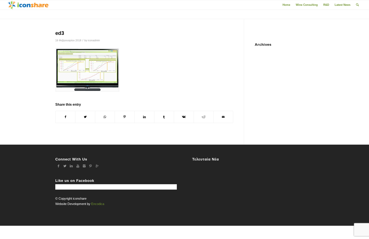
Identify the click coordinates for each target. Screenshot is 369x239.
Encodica (97, 204)
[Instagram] (84, 166)
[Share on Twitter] (85, 117)
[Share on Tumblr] (164, 117)
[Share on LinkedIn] (144, 117)
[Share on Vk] (183, 117)
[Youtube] (78, 166)
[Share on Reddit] (203, 117)
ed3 (59, 33)
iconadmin (94, 40)
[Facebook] (58, 166)
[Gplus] (97, 166)
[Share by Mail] (223, 117)
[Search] (357, 5)
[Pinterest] (90, 166)
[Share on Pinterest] (124, 117)
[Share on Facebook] (65, 117)
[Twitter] (65, 166)
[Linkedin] (71, 166)
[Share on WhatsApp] (105, 117)
